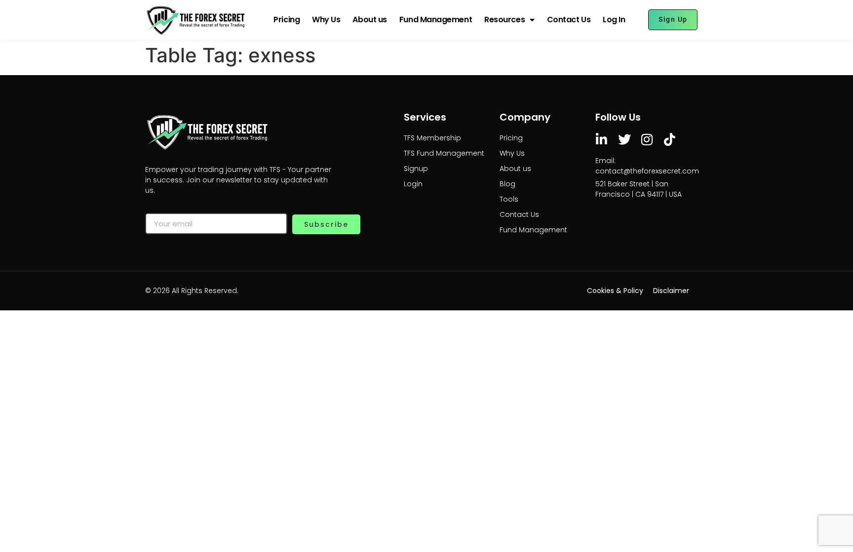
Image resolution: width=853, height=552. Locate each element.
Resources (504, 19)
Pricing (286, 19)
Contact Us (569, 19)
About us (369, 19)
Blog (507, 184)
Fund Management (435, 19)
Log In (614, 19)
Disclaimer (671, 291)
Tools (509, 199)
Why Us (326, 19)
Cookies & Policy (615, 291)
